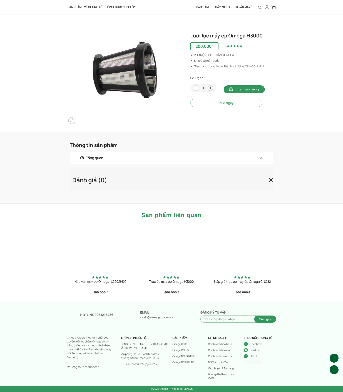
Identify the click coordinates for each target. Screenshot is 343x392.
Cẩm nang (222, 7)
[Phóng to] (71, 120)
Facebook (256, 344)
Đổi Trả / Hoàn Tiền (218, 362)
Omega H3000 (180, 344)
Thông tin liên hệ (133, 338)
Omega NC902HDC (183, 362)
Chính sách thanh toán (221, 356)
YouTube (255, 350)
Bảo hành (203, 7)
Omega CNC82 (180, 350)
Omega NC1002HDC (183, 356)
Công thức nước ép (120, 7)
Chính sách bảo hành (220, 344)
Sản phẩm (75, 7)
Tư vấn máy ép (244, 7)
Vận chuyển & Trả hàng (221, 368)
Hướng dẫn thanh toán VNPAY (221, 376)
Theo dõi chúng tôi (258, 338)
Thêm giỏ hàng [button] (102, 282)
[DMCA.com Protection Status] (253, 362)
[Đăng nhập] (267, 7)
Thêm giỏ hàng (247, 89)
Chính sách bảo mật (219, 350)
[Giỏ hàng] (274, 7)
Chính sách (217, 338)
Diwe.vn (188, 388)
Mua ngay (226, 103)
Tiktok (254, 356)
